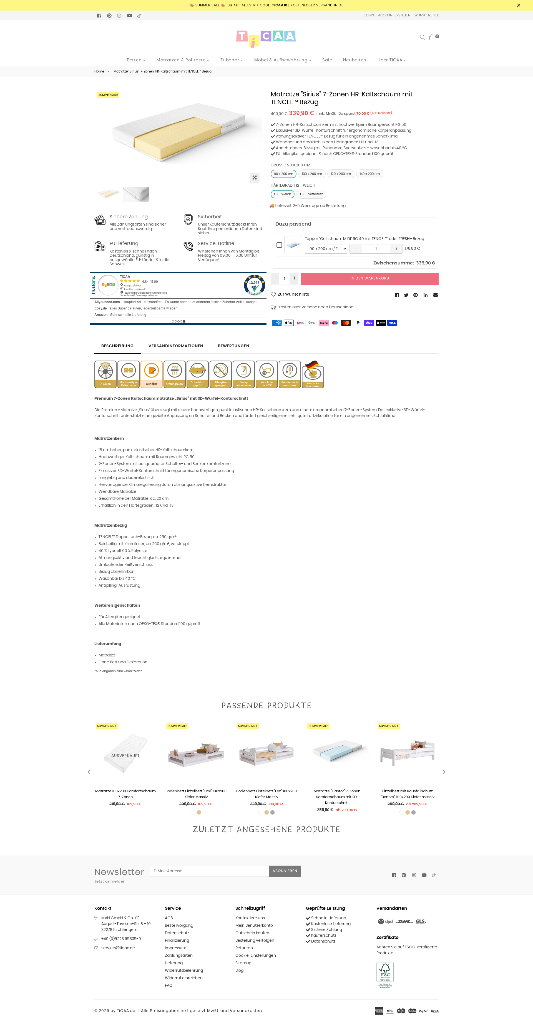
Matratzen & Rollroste (182, 60)
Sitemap (243, 963)
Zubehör (230, 60)
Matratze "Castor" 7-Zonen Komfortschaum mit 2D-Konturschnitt (337, 797)
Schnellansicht (293, 251)
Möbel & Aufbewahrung (281, 60)
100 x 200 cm (312, 174)
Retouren (244, 948)
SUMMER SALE (108, 94)
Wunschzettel (426, 15)
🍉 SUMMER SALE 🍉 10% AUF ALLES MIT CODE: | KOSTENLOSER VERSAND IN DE (266, 5)
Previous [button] (101, 138)
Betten (135, 60)
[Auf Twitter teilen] (407, 295)
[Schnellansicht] (150, 735)
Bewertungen (233, 346)
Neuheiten (354, 60)
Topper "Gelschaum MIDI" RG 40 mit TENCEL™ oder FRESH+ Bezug (364, 239)
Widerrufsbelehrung (184, 971)
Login (369, 15)
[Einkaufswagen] (431, 37)
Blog (239, 971)
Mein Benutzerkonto (254, 926)
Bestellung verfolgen (254, 941)
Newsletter (119, 875)
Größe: (290, 165)
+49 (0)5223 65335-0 (121, 939)
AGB (169, 918)
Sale (327, 60)
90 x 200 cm (283, 174)
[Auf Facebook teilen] (397, 295)
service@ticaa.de (118, 948)
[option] (178, 138)
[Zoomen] (255, 178)
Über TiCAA (391, 60)
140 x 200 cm (370, 174)
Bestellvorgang (179, 926)
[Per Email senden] (436, 295)
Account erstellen (394, 15)
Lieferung (174, 963)
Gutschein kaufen (252, 933)
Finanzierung (177, 941)
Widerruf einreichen (184, 978)
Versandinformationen (176, 346)
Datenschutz (177, 933)
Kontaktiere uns (250, 918)
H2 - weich (282, 194)
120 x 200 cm (341, 174)
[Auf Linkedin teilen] (426, 295)
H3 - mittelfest (311, 194)
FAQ (168, 986)
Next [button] (255, 138)
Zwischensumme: (393, 263)
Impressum (175, 948)
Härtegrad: (293, 186)
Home (99, 71)
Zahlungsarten (179, 956)
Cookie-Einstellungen (255, 956)
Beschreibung (117, 346)
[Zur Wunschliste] (150, 746)
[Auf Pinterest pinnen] (416, 295)
